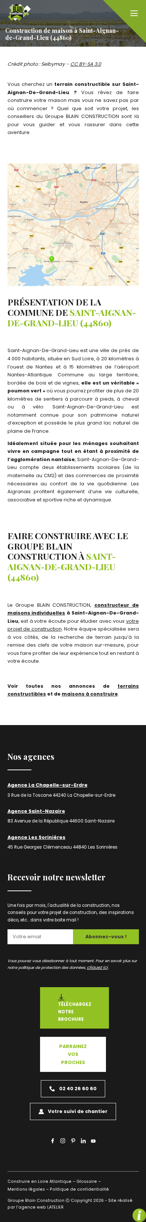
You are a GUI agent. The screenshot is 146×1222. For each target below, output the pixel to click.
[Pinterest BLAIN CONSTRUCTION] (73, 1141)
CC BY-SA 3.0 (85, 64)
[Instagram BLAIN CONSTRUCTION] (62, 1141)
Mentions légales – (28, 1189)
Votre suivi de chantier (77, 1111)
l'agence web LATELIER (39, 1207)
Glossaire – (88, 1181)
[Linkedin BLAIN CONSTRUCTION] (83, 1141)
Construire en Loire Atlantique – (41, 1181)
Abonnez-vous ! (106, 936)
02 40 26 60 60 (78, 1088)
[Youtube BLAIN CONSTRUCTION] (93, 1142)
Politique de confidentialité (79, 1189)
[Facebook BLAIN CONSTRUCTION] (52, 1141)
